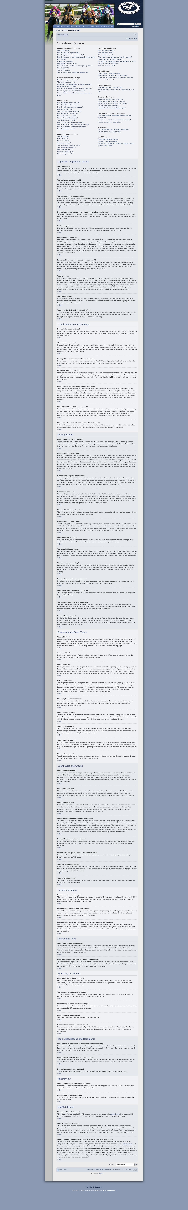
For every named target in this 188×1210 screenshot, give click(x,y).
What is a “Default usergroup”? (108, 63)
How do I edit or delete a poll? (67, 113)
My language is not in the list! (67, 86)
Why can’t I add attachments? (67, 118)
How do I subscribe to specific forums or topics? (114, 120)
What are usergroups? (105, 55)
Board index (63, 35)
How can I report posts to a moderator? (70, 122)
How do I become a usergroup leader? (111, 59)
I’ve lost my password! (65, 61)
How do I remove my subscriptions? (110, 122)
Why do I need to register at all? (68, 52)
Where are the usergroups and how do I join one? (115, 57)
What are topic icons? (64, 154)
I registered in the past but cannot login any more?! (74, 66)
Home (58, 26)
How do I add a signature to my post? (70, 107)
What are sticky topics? (65, 149)
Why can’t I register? (64, 70)
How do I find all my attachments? (109, 132)
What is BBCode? (63, 136)
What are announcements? (66, 147)
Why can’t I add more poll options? (69, 111)
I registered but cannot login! (67, 63)
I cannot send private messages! (109, 73)
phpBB (101, 1173)
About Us (89, 1187)
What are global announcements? (69, 145)
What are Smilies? (63, 141)
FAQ (129, 38)
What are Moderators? (105, 52)
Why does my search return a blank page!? (113, 103)
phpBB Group (114, 1114)
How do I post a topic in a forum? (68, 102)
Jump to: (112, 1164)
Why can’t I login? (63, 50)
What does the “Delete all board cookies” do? (72, 72)
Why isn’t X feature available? (108, 141)
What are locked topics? (65, 152)
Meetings (86, 26)
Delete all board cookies (103, 1169)
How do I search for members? (108, 106)
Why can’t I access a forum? (67, 116)
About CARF (65, 26)
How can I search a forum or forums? (110, 99)
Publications (76, 26)
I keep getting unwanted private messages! (112, 75)
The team (90, 1169)
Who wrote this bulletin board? (108, 139)
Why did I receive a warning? (67, 120)
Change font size (135, 34)
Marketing (95, 26)
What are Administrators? (106, 50)
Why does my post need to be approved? (71, 127)
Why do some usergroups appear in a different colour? (116, 61)
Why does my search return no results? (111, 101)
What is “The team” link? (106, 66)
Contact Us (98, 1187)
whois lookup (127, 1144)
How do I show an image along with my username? (74, 88)
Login (135, 38)
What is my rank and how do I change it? (71, 91)
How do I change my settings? (67, 80)
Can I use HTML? (63, 138)
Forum (102, 26)
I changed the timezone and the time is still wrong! (74, 84)
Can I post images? (64, 143)
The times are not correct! (66, 82)
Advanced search (136, 26)
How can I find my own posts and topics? (112, 108)
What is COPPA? (63, 68)
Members (109, 26)
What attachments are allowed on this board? (113, 129)
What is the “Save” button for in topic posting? (73, 124)
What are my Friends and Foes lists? (110, 87)
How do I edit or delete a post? (67, 105)
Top (60, 175)
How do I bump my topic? (66, 129)
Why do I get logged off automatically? (70, 55)
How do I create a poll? (65, 109)
